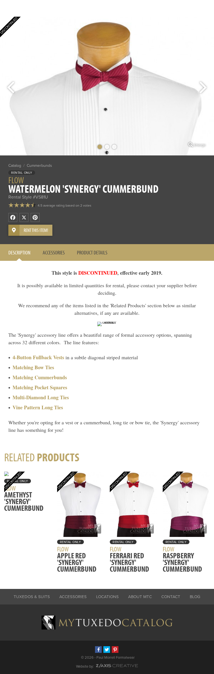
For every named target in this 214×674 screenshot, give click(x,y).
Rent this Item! (36, 230)
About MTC (140, 596)
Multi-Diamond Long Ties (41, 397)
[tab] (19, 252)
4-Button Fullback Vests (38, 357)
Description (19, 252)
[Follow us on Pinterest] (115, 649)
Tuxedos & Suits (32, 596)
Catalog (14, 165)
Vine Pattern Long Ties (38, 407)
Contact (170, 596)
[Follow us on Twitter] (106, 649)
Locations (107, 596)
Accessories (54, 252)
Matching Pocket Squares (40, 387)
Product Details (92, 252)
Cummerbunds (39, 165)
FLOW (16, 179)
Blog (195, 596)
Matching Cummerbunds (40, 377)
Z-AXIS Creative (117, 666)
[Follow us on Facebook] (98, 649)
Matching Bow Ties (33, 367)
